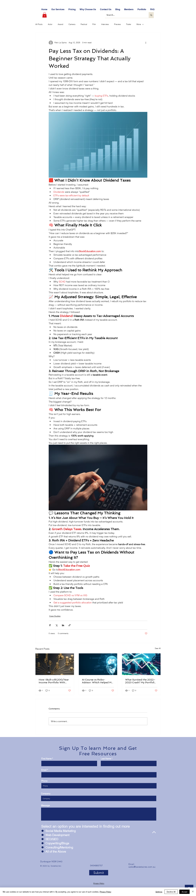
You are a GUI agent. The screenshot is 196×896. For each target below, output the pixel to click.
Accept (184, 891)
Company (45, 793)
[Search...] (151, 15)
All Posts (39, 24)
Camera (72, 24)
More (139, 24)
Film (94, 24)
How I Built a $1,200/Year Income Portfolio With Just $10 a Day (54, 681)
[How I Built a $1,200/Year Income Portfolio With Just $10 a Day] (54, 664)
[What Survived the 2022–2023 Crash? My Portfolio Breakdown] (141, 664)
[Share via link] (69, 625)
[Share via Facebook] (50, 625)
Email (44, 770)
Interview (105, 24)
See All (158, 648)
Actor (50, 24)
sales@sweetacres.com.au (142, 866)
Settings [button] (158, 891)
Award (60, 24)
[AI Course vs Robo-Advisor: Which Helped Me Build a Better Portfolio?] (98, 664)
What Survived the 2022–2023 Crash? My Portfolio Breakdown (140, 681)
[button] (44, 15)
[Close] (192, 892)
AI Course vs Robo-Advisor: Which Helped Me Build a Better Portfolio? (97, 681)
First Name (46, 758)
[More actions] (145, 42)
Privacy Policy (98, 883)
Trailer (128, 24)
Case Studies (55, 616)
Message (45, 805)
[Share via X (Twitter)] (56, 625)
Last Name (106, 758)
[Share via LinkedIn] (63, 625)
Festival (84, 24)
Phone (44, 781)
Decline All (171, 891)
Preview (117, 24)
